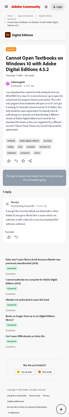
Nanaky (15, 202)
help (20, 146)
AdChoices (14, 412)
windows (48, 140)
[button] (6, 7)
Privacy (46, 395)
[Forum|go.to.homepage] (26, 7)
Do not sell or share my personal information (27, 407)
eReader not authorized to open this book (27, 299)
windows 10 (45, 146)
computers (25, 152)
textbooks (11, 152)
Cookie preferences (15, 401)
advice (37, 152)
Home (10, 15)
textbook (11, 140)
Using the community (16, 395)
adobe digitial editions (29, 140)
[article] (34, 220)
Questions (11, 19)
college (10, 146)
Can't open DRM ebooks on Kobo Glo (25, 336)
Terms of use (34, 395)
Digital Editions (45, 15)
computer (31, 146)
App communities (25, 15)
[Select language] (46, 7)
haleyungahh (18, 81)
